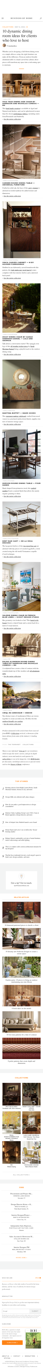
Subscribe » (12, 1342)
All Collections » (21, 1175)
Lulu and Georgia (31, 1135)
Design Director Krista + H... (21, 1204)
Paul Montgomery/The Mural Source (11, 1136)
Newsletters (30, 1356)
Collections (15, 733)
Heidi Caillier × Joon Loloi (31, 1107)
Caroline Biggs (12, 46)
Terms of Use (37, 1315)
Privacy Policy (25, 1316)
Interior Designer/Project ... (22, 1215)
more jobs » (21, 1258)
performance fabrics (21, 114)
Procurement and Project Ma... (21, 1193)
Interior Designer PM (21, 1247)
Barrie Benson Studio (31, 1167)
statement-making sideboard (16, 416)
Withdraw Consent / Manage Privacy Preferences (22, 1366)
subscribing (6, 759)
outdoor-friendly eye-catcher (12, 721)
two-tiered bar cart (29, 546)
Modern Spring (11, 1167)
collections (7, 27)
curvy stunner (33, 188)
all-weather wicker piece (19, 346)
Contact (16, 1356)
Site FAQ (7, 1358)
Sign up (21, 751)
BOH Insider (35, 759)
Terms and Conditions (22, 1361)
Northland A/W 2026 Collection (11, 1108)
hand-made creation (13, 108)
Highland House (31, 1165)
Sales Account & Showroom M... (22, 1236)
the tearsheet (14, 744)
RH (11, 1165)
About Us (5, 1356)
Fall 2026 (31, 1110)
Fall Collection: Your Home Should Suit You (31, 1138)
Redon (11, 1140)
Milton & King (12, 1106)
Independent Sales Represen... (21, 1226)
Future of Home (16, 764)
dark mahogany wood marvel (21, 270)
